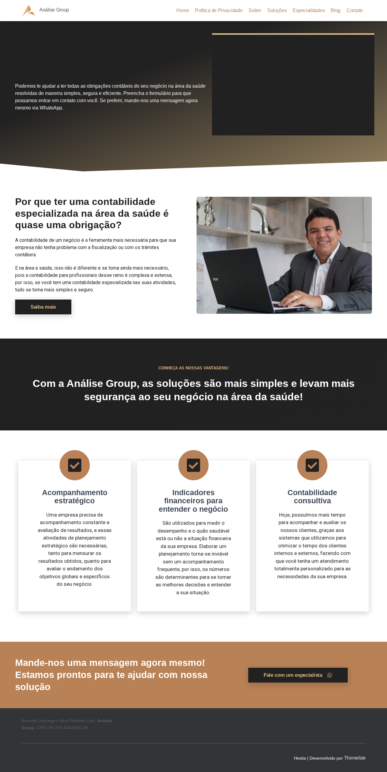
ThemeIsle (355, 758)
